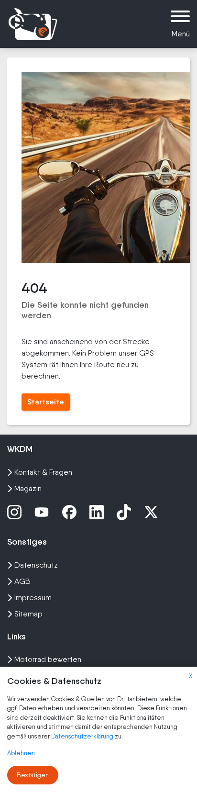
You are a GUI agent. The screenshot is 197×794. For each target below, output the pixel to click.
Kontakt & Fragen (43, 472)
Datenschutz (36, 565)
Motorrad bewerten (47, 659)
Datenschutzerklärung (83, 736)
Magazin (28, 488)
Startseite (45, 401)
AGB (22, 581)
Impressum (33, 597)
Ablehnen (21, 753)
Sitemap (28, 613)
